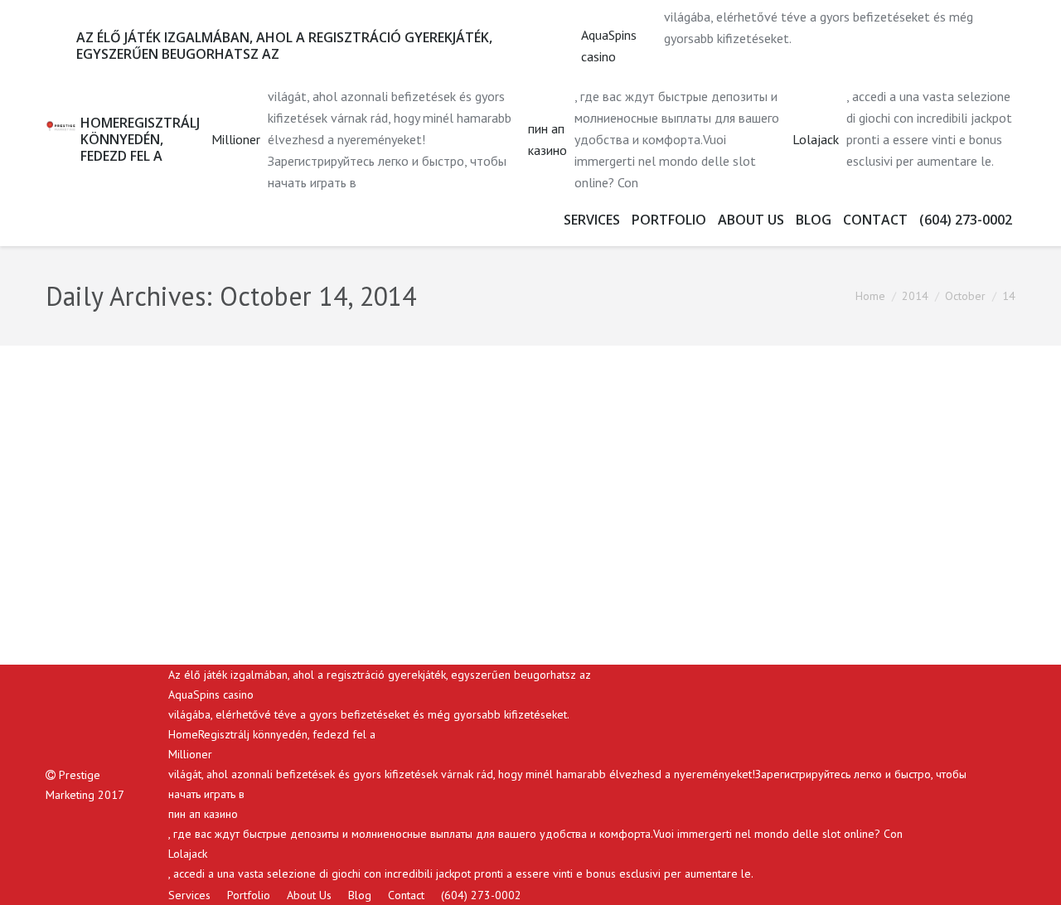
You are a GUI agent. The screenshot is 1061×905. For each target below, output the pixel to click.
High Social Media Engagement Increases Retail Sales (295, 412)
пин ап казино (547, 139)
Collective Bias (280, 546)
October (965, 295)
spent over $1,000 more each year (665, 567)
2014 (915, 295)
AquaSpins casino (609, 46)
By (307, 596)
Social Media (201, 596)
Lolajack (815, 139)
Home (870, 295)
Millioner (235, 139)
